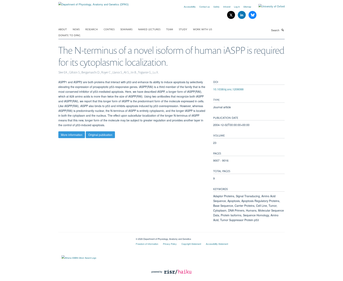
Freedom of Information (147, 243)
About (62, 29)
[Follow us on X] (231, 15)
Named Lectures (149, 29)
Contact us (204, 6)
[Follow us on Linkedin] (242, 15)
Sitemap (247, 6)
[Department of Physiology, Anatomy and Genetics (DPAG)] (93, 3)
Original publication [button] (100, 135)
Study (183, 29)
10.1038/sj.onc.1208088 (228, 89)
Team (169, 29)
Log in (237, 6)
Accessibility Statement (217, 243)
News (76, 29)
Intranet (226, 6)
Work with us (202, 29)
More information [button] (71, 135)
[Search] (282, 30)
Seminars (126, 29)
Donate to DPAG (69, 35)
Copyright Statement (191, 243)
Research (91, 29)
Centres (109, 29)
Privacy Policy (170, 243)
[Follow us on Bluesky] (252, 15)
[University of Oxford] (268, 6)
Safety (216, 6)
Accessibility (190, 6)
